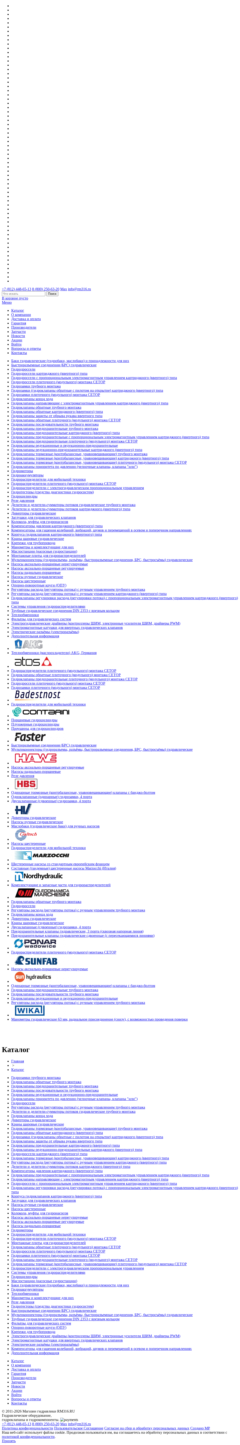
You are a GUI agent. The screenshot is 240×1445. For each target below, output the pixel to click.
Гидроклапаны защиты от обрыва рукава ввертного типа (56, 416)
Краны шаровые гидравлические (37, 539)
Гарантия (18, 323)
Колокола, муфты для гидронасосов (39, 522)
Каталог (17, 310)
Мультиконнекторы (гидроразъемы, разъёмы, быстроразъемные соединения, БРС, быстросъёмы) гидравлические (102, 560)
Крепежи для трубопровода (33, 543)
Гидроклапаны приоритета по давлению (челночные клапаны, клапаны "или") (74, 467)
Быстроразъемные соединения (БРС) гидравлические (54, 365)
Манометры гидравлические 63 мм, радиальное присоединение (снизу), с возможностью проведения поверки (99, 1019)
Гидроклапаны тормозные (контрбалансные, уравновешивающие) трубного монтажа (79, 454)
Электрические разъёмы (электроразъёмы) (45, 632)
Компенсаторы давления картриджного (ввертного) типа (57, 526)
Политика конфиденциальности (27, 1428)
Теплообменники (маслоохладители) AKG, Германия (54, 653)
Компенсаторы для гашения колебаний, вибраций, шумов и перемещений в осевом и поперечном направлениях (101, 530)
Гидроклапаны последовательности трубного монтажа (55, 424)
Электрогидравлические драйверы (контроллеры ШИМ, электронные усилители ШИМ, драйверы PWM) (95, 623)
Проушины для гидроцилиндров (37, 728)
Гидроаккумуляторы (27, 475)
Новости (18, 336)
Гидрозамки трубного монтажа (36, 386)
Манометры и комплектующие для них (42, 547)
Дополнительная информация (35, 636)
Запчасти (18, 332)
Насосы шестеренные (28, 581)
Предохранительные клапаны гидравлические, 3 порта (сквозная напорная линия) (77, 931)
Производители (23, 327)
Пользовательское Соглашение (78, 1428)
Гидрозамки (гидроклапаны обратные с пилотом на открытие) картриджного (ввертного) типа (87, 390)
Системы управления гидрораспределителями (48, 606)
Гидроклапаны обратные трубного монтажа (46, 407)
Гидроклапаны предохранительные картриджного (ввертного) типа (65, 433)
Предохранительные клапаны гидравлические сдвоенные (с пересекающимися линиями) (82, 936)
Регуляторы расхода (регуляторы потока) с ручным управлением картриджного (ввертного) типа (89, 594)
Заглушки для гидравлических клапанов (43, 517)
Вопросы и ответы (26, 349)
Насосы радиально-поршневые (36, 573)
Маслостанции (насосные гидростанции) (44, 551)
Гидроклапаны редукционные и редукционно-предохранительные (64, 445)
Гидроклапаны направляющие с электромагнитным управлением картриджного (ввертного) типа (89, 403)
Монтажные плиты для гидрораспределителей (48, 556)
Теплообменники (25, 615)
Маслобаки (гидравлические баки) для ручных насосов (55, 826)
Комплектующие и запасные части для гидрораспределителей (61, 885)
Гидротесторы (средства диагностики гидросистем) (52, 492)
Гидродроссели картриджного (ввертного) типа (49, 373)
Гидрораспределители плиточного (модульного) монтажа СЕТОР (63, 484)
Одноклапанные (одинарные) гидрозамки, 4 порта (51, 797)
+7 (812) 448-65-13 (16, 289)
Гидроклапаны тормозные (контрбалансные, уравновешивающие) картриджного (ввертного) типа (90, 458)
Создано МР (200, 1428)
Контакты (19, 353)
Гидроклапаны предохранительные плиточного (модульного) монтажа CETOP (74, 441)
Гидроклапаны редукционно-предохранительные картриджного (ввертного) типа (76, 450)
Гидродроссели (23, 369)
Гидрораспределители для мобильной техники (48, 479)
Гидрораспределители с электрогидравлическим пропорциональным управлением (77, 488)
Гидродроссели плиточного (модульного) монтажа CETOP (58, 382)
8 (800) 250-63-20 (45, 289)
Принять (9, 1441)
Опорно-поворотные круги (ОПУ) (38, 585)
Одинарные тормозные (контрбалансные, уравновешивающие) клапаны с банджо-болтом (83, 792)
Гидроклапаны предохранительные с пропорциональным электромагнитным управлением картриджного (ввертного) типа (110, 437)
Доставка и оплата (26, 319)
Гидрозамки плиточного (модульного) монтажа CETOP (55, 395)
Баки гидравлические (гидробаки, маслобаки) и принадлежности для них (70, 361)
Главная (17, 1061)
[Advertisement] (29, 1032)
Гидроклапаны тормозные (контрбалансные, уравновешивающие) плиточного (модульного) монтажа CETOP (99, 462)
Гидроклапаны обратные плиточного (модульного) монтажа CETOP (66, 420)
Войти (16, 344)
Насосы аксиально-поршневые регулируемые (47, 568)
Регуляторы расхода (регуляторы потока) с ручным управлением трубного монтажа (78, 589)
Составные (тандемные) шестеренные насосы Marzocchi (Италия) (63, 868)
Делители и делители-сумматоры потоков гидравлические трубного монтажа (73, 505)
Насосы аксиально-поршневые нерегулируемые (49, 564)
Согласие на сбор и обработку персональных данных (146, 1428)
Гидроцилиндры (24, 496)
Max (63, 289)
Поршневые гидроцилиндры (34, 720)
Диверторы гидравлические (33, 513)
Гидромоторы (22, 471)
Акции (16, 340)
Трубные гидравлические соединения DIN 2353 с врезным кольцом (65, 611)
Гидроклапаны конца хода (32, 399)
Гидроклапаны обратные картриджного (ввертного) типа (57, 412)
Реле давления (22, 501)
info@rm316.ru (79, 289)
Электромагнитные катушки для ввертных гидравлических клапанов (67, 628)
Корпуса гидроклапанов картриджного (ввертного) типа (56, 534)
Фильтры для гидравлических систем (41, 619)
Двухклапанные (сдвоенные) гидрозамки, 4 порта (51, 801)
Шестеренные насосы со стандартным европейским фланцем (60, 864)
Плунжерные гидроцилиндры (35, 724)
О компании (21, 315)
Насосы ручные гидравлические (37, 577)
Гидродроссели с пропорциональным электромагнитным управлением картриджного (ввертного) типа (94, 378)
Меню (7, 302)
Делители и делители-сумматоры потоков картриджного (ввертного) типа (70, 509)
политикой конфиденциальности (28, 1437)
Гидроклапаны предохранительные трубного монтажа (54, 429)
